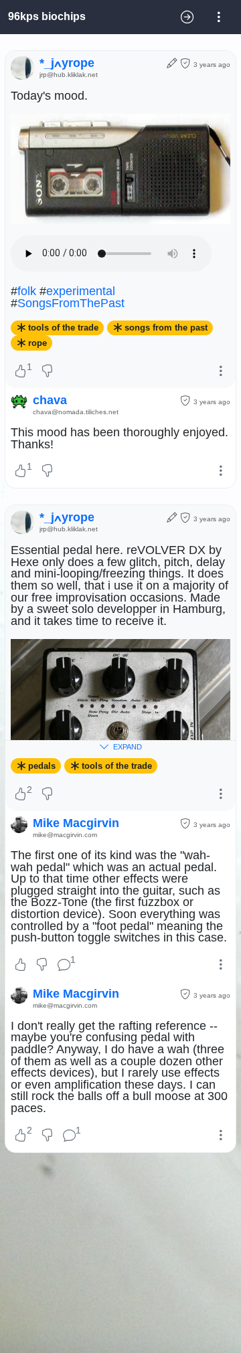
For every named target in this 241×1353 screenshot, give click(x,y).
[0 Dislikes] (48, 372)
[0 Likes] (20, 965)
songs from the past (166, 328)
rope (37, 343)
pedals (42, 766)
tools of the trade (63, 328)
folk (26, 291)
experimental (80, 291)
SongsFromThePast (71, 303)
